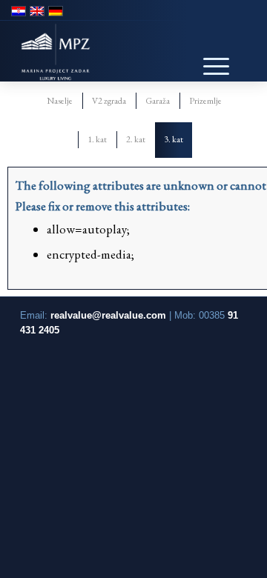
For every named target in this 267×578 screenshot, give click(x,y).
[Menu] (208, 54)
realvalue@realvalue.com (108, 315)
